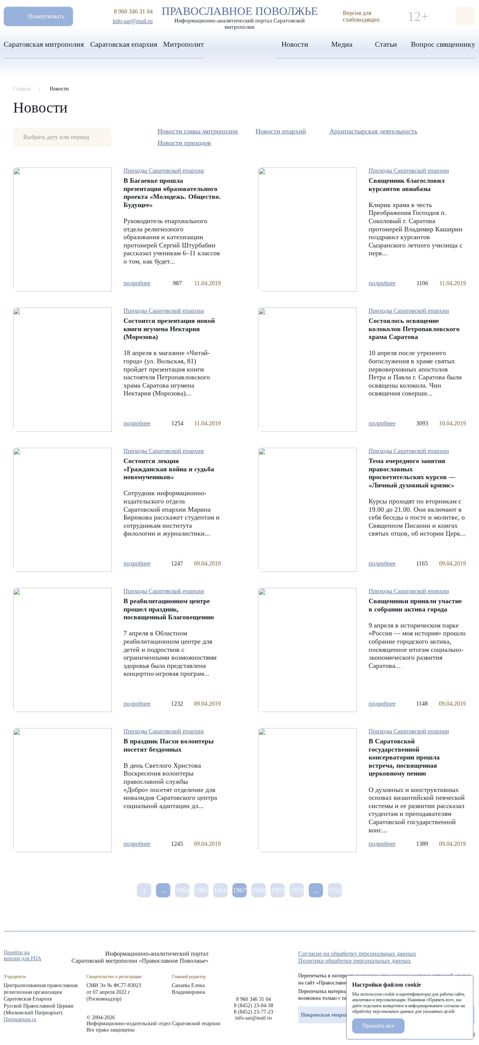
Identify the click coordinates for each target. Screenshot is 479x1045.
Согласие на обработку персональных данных (357, 953)
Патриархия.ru (20, 1019)
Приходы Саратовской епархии (163, 170)
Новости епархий (281, 131)
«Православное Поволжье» (253, 967)
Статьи (386, 44)
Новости (294, 44)
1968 (258, 890)
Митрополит (183, 44)
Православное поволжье (240, 16)
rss (471, 956)
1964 (182, 890)
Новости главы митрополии (198, 131)
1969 (277, 890)
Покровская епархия (326, 1015)
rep (431, 956)
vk (458, 956)
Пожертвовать (46, 16)
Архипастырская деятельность (373, 131)
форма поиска (465, 16)
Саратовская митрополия (44, 44)
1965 (201, 890)
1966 (220, 890)
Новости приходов (184, 143)
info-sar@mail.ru (133, 21)
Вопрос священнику (443, 44)
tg (444, 956)
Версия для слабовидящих (361, 16)
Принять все (378, 1026)
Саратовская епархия (123, 44)
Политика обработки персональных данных (354, 961)
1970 (296, 890)
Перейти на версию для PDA (22, 955)
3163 (335, 890)
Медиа (342, 44)
